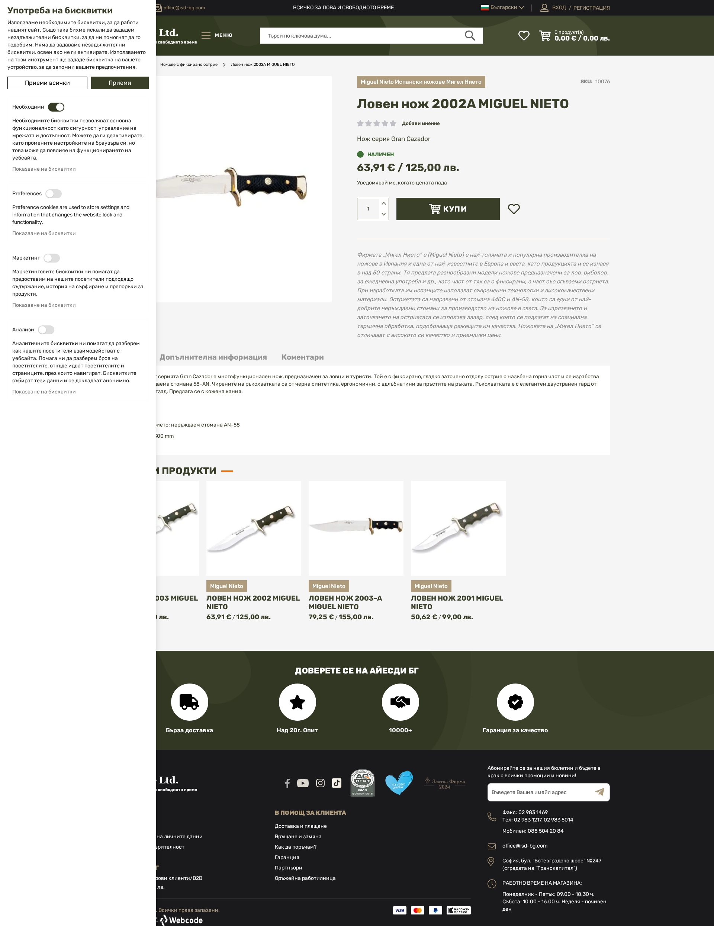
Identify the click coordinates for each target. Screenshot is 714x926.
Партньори (288, 868)
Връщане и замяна (298, 836)
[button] (502, 7)
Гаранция (287, 857)
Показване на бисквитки (44, 169)
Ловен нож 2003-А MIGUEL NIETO (345, 602)
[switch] (56, 107)
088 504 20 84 (546, 831)
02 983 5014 (558, 820)
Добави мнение (421, 123)
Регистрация (591, 8)
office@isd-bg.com (524, 846)
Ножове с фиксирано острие (189, 64)
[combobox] (371, 36)
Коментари (303, 357)
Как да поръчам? (295, 847)
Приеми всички (47, 82)
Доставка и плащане (301, 826)
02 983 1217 (527, 820)
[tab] (213, 357)
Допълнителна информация (213, 357)
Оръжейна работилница (305, 878)
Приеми (120, 82)
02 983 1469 (533, 812)
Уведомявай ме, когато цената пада (402, 183)
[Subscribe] (602, 792)
